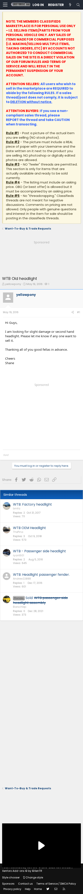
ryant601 (18, 555)
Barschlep (19, 607)
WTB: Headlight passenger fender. (41, 574)
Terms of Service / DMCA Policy (56, 883)
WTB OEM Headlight (29, 527)
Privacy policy (12, 889)
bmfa (16, 508)
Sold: (40, 600)
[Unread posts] (70, 4)
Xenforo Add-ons (22, 871)
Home (38, 889)
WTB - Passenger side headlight (39, 551)
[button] (5, 5)
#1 (78, 312)
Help (27, 889)
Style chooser (11, 877)
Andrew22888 (22, 578)
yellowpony (13, 284)
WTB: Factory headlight (32, 504)
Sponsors (8, 883)
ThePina (18, 532)
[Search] (78, 4)
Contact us (25, 883)
